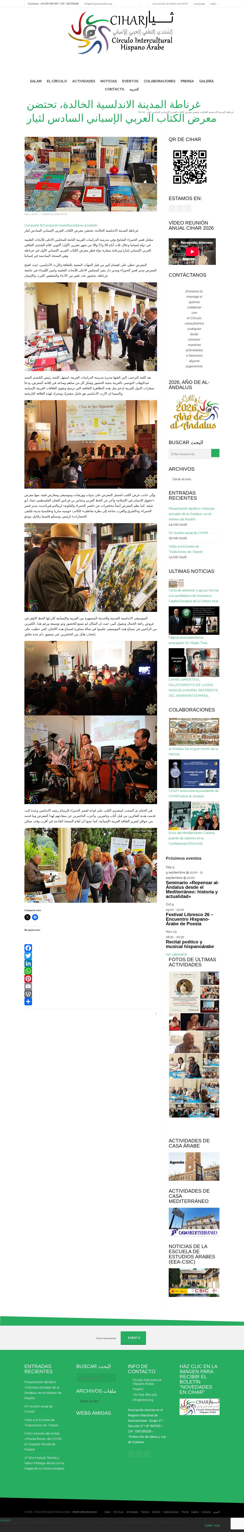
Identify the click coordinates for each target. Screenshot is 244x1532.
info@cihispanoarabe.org (98, 3)
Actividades (132, 1512)
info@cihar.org (143, 1400)
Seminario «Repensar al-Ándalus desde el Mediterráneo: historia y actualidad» (192, 889)
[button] (184, 992)
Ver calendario (176, 954)
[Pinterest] (90, 978)
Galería (195, 1512)
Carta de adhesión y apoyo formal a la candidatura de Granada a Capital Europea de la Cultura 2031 (194, 595)
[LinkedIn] (90, 963)
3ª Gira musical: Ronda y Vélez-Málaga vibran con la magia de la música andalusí (44, 1463)
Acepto (5, 1520)
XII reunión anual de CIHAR (188, 533)
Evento (134, 1337)
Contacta (205, 1512)
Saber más (212, 1525)
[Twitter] (90, 955)
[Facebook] (90, 948)
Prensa (185, 1512)
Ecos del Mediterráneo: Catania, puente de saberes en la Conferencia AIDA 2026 (192, 838)
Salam (107, 1512)
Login (213, 3)
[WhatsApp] (90, 971)
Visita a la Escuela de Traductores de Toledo (186, 549)
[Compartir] (90, 1001)
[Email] (90, 986)
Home (141, 112)
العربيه (216, 1512)
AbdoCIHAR (60, 214)
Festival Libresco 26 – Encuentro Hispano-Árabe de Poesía (189, 919)
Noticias (145, 1512)
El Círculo (118, 1512)
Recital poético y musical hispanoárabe (190, 944)
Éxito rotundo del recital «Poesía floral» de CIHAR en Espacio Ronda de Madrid (43, 1441)
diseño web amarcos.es (84, 1512)
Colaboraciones (171, 1512)
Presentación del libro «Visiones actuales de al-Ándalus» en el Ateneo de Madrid (192, 514)
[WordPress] (90, 994)
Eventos (156, 1512)
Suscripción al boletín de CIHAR (170, 3)
